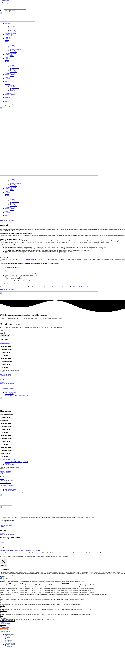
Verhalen (12, 35)
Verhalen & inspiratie (10, 34)
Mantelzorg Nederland (5, 374)
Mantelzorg (7, 23)
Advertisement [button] (3, 611)
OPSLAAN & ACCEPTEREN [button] (7, 621)
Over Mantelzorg (4, 541)
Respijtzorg (12, 26)
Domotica (12, 30)
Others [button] (1, 616)
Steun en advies (13, 31)
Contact (2, 390)
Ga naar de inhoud (4, 0)
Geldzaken (12, 25)
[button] (62, 6)
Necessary (5, 578)
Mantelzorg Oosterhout (5, 386)
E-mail (2, 333)
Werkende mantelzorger (15, 29)
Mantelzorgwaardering (10, 33)
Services (2, 379)
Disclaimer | (28, 550)
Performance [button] (3, 600)
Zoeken (2, 11)
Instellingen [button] (3, 558)
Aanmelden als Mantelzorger (7, 383)
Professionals (8, 38)
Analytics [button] (2, 606)
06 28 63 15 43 (87, 286)
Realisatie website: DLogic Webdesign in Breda (11, 550)
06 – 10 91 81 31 (77, 286)
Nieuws (7, 41)
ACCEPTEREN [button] (10, 558)
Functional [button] (2, 595)
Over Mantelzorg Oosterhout (7, 388)
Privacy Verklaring (35, 550)
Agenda (7, 40)
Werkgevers (7, 37)
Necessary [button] (2, 576)
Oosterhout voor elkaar (5, 375)
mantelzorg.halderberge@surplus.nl (59, 286)
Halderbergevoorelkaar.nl (6, 525)
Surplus (2, 377)
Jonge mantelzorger (14, 27)
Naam (1, 330)
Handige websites (4, 371)
